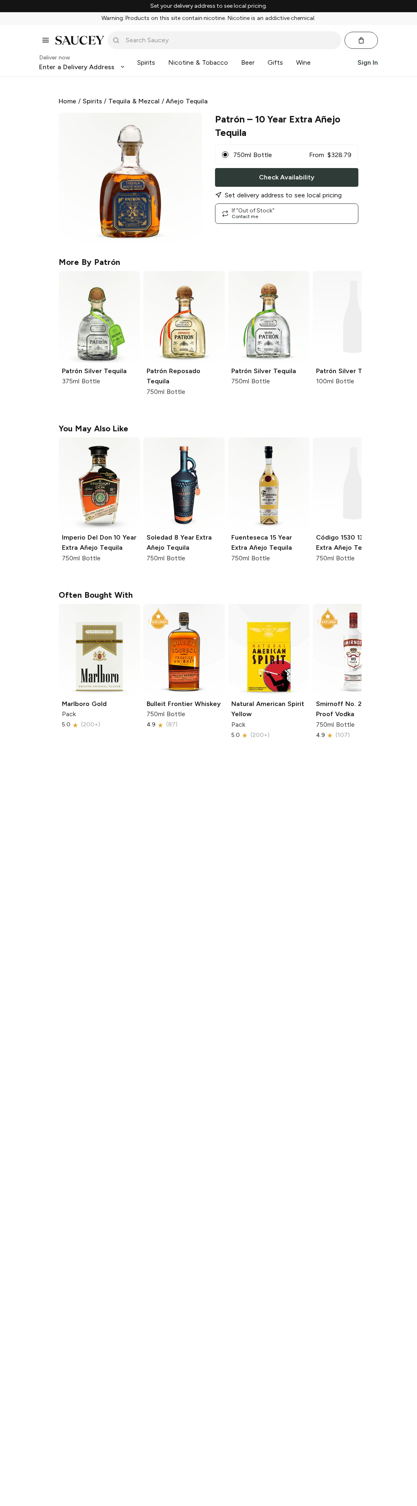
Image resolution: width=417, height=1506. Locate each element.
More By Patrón (89, 262)
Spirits (92, 101)
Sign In (368, 62)
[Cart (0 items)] (361, 40)
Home (67, 101)
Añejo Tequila (187, 101)
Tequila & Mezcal (134, 101)
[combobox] (230, 40)
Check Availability (286, 177)
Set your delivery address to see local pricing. (208, 6)
